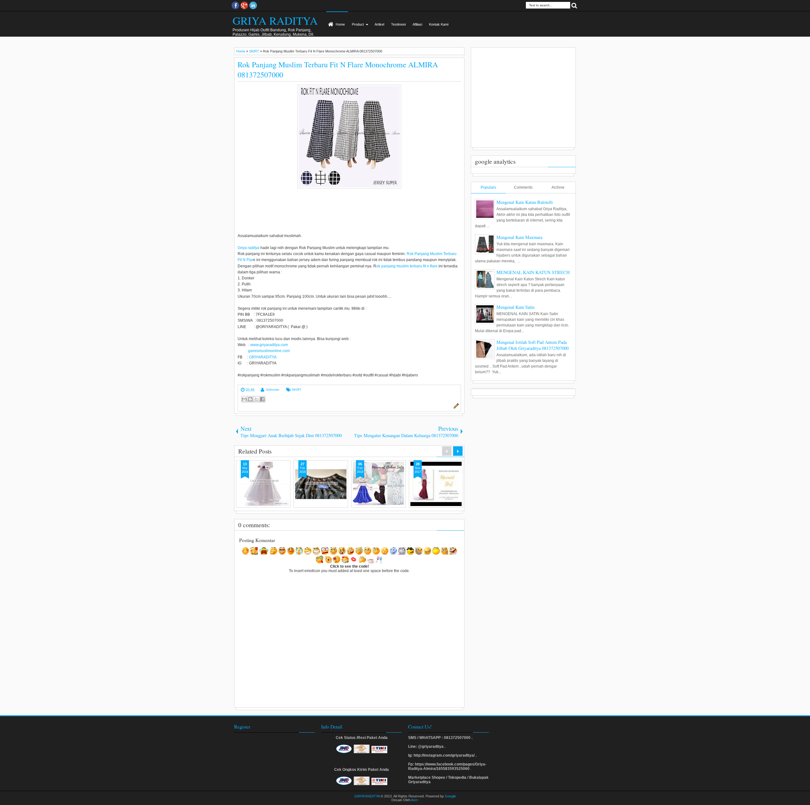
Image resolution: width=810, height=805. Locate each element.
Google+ (244, 5)
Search (574, 5)
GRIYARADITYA (263, 357)
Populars (488, 187)
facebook (235, 5)
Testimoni (398, 24)
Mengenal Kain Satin (515, 307)
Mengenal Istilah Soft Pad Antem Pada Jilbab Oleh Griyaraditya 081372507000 (532, 345)
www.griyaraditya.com (269, 345)
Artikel (379, 24)
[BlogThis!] (250, 399)
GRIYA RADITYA (275, 20)
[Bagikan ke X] (256, 399)
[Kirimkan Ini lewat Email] (244, 399)
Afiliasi (417, 24)
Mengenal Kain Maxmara (519, 237)
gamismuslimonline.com (268, 351)
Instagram (253, 5)
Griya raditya (248, 248)
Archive (557, 187)
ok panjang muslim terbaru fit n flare (407, 266)
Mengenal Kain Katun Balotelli (524, 202)
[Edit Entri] (455, 407)
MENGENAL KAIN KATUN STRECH (533, 272)
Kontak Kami (438, 24)
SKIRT (296, 389)
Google (450, 796)
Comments (523, 187)
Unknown (272, 389)
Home (340, 24)
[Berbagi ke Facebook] (262, 399)
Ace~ (415, 800)
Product (358, 24)
